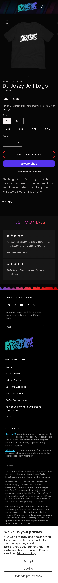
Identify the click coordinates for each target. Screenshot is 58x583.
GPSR (8, 416)
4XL (34, 128)
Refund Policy (13, 380)
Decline (28, 568)
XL (38, 121)
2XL (8, 128)
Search (9, 367)
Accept (28, 561)
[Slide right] (36, 76)
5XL (47, 128)
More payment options (29, 171)
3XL (21, 128)
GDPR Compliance (15, 386)
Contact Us (11, 434)
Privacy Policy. (26, 553)
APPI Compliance (15, 393)
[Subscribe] (43, 325)
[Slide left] (22, 76)
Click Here (10, 450)
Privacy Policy (13, 373)
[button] (7, 7)
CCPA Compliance (16, 400)
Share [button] (9, 201)
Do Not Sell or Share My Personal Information (23, 408)
